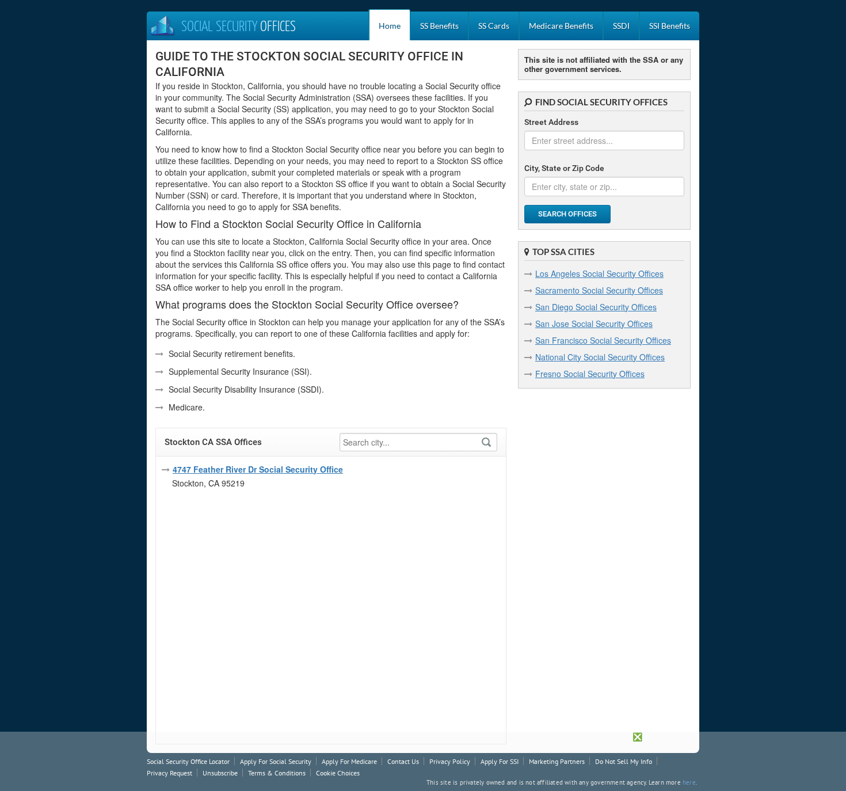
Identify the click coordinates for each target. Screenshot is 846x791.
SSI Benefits (669, 26)
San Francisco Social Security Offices (603, 340)
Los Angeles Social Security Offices (599, 273)
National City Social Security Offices (600, 357)
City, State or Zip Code (564, 168)
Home (390, 26)
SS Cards (493, 26)
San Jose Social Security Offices (594, 323)
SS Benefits (439, 26)
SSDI (621, 26)
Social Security (238, 27)
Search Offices (567, 214)
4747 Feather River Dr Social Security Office (258, 469)
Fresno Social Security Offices (590, 373)
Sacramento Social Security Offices (599, 290)
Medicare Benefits (561, 26)
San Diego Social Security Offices (596, 307)
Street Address (551, 122)
